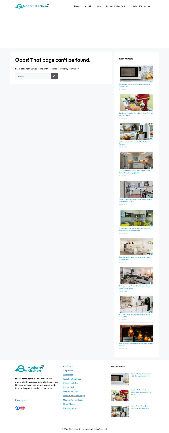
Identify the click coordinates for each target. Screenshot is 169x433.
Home (77, 6)
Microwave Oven (71, 391)
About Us (88, 6)
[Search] (54, 76)
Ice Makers (68, 374)
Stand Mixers (69, 404)
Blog (99, 6)
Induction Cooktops (72, 378)
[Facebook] (17, 408)
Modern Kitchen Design (116, 6)
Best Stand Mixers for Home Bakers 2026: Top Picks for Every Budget (141, 392)
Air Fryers (67, 366)
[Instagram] (22, 408)
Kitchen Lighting (70, 383)
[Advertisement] (84, 31)
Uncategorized (70, 408)
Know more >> (22, 400)
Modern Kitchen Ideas (141, 6)
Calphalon (68, 370)
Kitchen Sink (68, 387)
